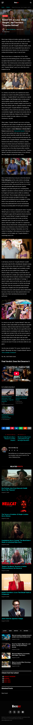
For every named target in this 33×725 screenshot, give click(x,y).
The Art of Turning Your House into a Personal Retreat (22, 398)
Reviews (26, 630)
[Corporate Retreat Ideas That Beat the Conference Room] (8, 410)
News (10, 630)
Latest (5, 630)
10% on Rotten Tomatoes (8, 352)
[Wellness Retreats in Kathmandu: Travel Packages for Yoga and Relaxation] (8, 392)
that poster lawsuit (19, 131)
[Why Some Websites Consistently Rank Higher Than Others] (6, 656)
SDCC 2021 (7, 680)
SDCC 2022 (7, 682)
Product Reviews (9, 676)
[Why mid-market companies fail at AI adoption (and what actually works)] (6, 637)
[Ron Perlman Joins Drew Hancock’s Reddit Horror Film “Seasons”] (16, 478)
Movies (5, 16)
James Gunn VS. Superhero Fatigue (12, 618)
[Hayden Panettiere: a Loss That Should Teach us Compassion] (16, 582)
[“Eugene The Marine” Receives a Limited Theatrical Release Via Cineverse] (16, 556)
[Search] (30, 2)
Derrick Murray (11, 29)
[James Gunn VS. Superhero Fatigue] (16, 608)
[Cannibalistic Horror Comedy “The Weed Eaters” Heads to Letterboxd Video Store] (16, 530)
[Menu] (3, 2)
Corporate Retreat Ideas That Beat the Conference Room (8, 416)
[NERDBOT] (16, 2)
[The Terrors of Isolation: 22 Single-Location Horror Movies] (16, 504)
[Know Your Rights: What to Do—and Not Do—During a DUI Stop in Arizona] (6, 646)
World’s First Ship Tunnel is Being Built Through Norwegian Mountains (24, 438)
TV (20, 630)
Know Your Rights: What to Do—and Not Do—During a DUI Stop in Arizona (21, 645)
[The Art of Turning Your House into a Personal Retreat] (22, 392)
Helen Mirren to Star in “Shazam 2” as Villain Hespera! (9, 438)
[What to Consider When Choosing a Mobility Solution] (6, 664)
